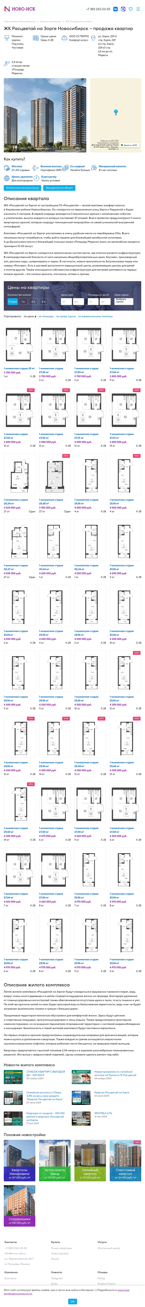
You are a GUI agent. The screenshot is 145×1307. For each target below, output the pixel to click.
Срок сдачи (121, 294)
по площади (46, 316)
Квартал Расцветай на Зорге (111, 1092)
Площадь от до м (98, 294)
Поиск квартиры (61, 1248)
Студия (12, 301)
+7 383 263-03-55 (98, 9)
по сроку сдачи (66, 316)
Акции (55, 1258)
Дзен (54, 1283)
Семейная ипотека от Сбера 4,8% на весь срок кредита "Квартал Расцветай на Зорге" (44, 1096)
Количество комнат (19, 294)
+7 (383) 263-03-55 (16, 1248)
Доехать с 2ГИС (130, 145)
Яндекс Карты (107, 1283)
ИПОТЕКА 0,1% (103, 1113)
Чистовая (17, 47)
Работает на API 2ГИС (110, 141)
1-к (23, 301)
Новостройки (60, 1253)
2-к (33, 301)
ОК (73, 1301)
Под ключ (17, 43)
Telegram (57, 1278)
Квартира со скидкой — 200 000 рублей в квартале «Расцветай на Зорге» (45, 1116)
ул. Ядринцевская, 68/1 (19, 1258)
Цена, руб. (67, 294)
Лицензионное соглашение (108, 143)
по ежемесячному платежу (95, 316)
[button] (7, 114)
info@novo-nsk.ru (15, 1253)
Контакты (11, 1278)
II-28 (50, 40)
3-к (44, 301)
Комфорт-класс (78, 40)
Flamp (101, 1278)
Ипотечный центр (109, 1248)
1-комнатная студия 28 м (19, 368)
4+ (53, 301)
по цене (29, 316)
